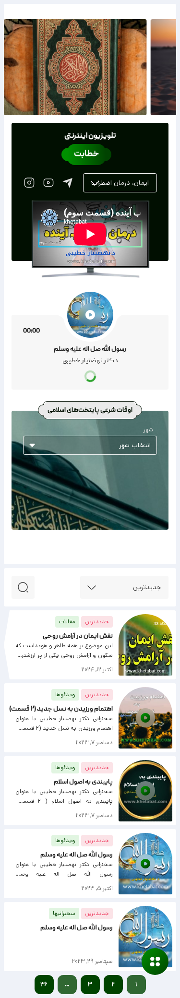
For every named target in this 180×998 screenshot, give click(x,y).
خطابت (86, 154)
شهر (148, 430)
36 (44, 984)
